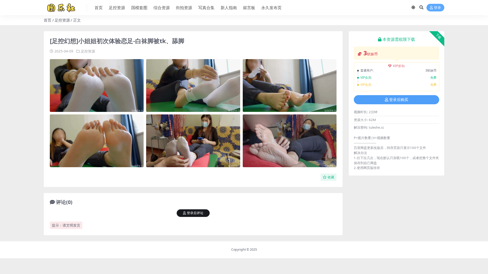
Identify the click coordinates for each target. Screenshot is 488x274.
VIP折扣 (399, 66)
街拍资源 (184, 7)
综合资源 (162, 7)
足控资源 (117, 7)
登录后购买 (398, 100)
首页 (99, 7)
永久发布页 (271, 7)
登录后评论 (195, 213)
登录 (437, 8)
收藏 (331, 177)
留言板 (249, 7)
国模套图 (139, 7)
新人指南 (229, 7)
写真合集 (206, 7)
